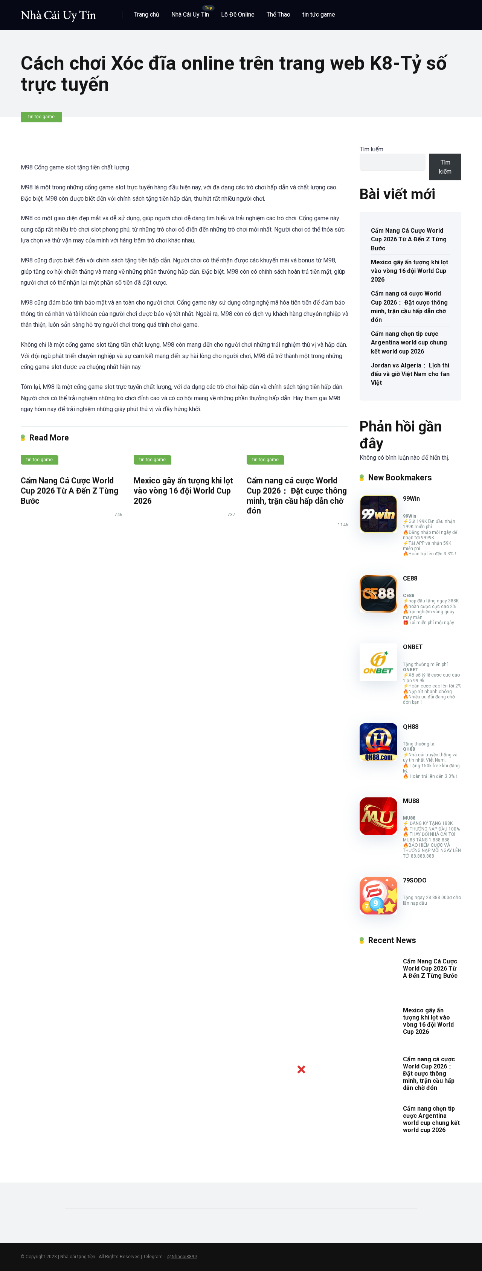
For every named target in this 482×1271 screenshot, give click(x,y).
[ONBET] (378, 679)
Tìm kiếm (371, 149)
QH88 (410, 726)
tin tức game (318, 14)
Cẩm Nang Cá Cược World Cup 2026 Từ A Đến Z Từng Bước (69, 490)
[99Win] (378, 530)
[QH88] (378, 758)
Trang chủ (146, 14)
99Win (411, 498)
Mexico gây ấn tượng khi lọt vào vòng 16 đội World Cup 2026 (183, 490)
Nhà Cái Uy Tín (190, 14)
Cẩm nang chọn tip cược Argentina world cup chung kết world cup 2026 (409, 342)
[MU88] (378, 833)
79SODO (415, 880)
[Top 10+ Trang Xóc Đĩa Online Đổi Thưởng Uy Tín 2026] (58, 12)
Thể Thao (278, 14)
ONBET (413, 647)
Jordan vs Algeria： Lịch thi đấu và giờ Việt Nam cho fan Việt (410, 374)
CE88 (410, 578)
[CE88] (378, 610)
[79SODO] (378, 912)
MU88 (411, 801)
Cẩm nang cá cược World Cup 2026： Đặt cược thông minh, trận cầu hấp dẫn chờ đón (297, 495)
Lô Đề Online (238, 14)
